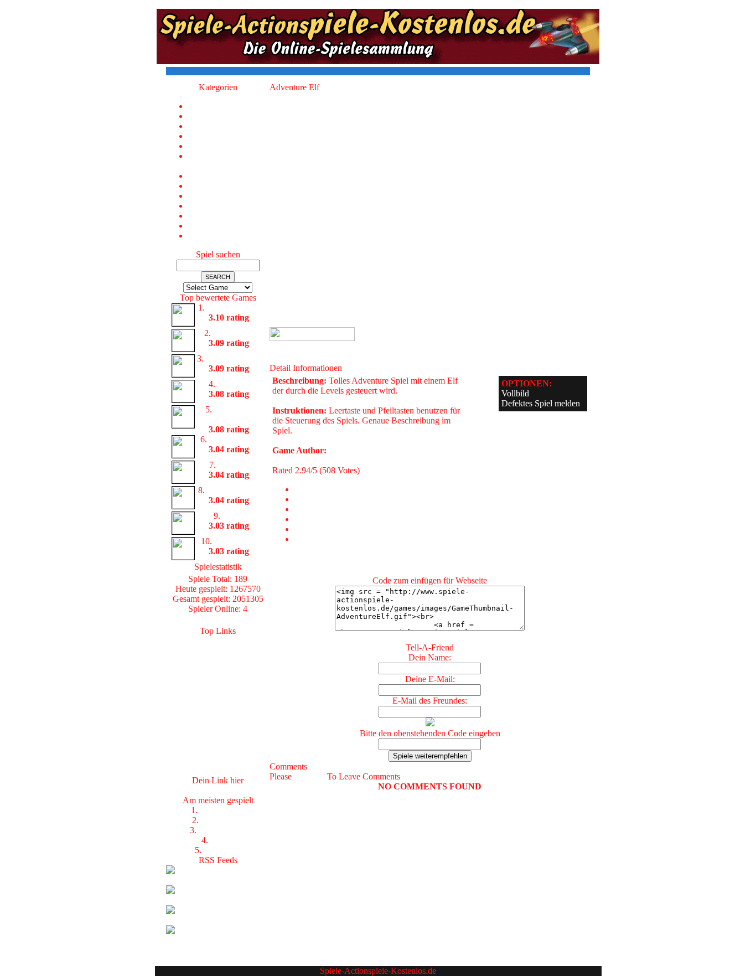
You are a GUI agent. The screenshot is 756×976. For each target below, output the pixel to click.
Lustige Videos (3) (228, 185)
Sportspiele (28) (229, 225)
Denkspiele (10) (229, 146)
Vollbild (515, 393)
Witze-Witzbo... (218, 680)
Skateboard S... (233, 490)
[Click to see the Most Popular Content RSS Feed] (218, 900)
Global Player (233, 439)
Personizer (218, 760)
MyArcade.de (218, 740)
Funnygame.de (218, 700)
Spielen (218, 690)
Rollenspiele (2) (229, 205)
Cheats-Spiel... (218, 720)
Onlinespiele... (218, 660)
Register (309, 776)
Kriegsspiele (222, 820)
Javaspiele (218, 710)
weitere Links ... (218, 770)
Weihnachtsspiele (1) (229, 235)
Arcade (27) (229, 126)
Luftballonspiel (233, 307)
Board (233, 515)
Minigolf (233, 464)
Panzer (222, 840)
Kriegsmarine (222, 830)
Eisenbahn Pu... (233, 358)
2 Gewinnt (222, 850)
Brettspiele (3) (228, 136)
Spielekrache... (218, 650)
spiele (218, 640)
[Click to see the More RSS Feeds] (218, 939)
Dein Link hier (218, 790)
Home (229, 106)
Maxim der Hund (233, 414)
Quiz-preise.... (217, 730)
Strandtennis (235, 541)
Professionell (222, 810)
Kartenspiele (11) (229, 175)
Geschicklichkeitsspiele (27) (229, 161)
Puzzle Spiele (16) (229, 195)
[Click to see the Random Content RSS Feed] (218, 920)
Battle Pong (233, 333)
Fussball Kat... (218, 670)
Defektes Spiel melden (540, 403)
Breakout (234, 384)
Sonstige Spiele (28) (229, 215)
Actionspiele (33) (229, 116)
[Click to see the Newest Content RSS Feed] (218, 880)
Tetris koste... (218, 750)
